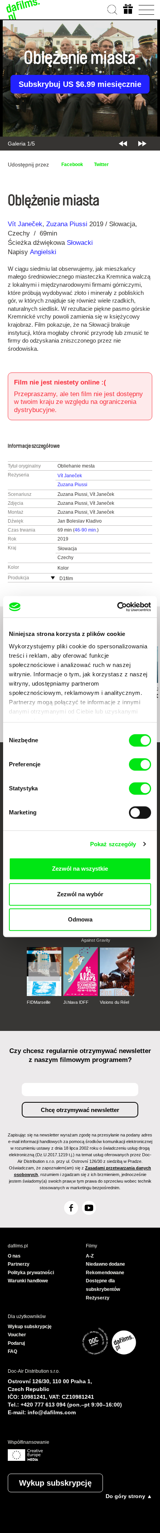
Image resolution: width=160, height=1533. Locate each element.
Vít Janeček (25, 224)
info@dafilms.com (52, 1412)
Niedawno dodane (105, 1264)
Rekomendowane (105, 1272)
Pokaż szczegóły (113, 844)
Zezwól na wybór (80, 894)
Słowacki (80, 242)
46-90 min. (86, 530)
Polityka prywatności (31, 1272)
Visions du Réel (114, 1002)
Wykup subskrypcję (55, 1483)
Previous (123, 143)
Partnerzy (19, 1264)
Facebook (72, 164)
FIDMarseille (38, 1002)
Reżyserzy (98, 1298)
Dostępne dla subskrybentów (103, 1285)
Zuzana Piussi (66, 224)
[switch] (140, 764)
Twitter (101, 164)
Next (142, 143)
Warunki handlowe (28, 1281)
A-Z (90, 1256)
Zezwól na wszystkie (80, 868)
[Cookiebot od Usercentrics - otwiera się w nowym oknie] (117, 607)
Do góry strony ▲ (129, 1496)
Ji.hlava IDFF (76, 1002)
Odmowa (80, 919)
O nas (14, 1256)
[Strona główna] (23, 9)
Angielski (43, 252)
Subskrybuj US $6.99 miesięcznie (80, 84)
